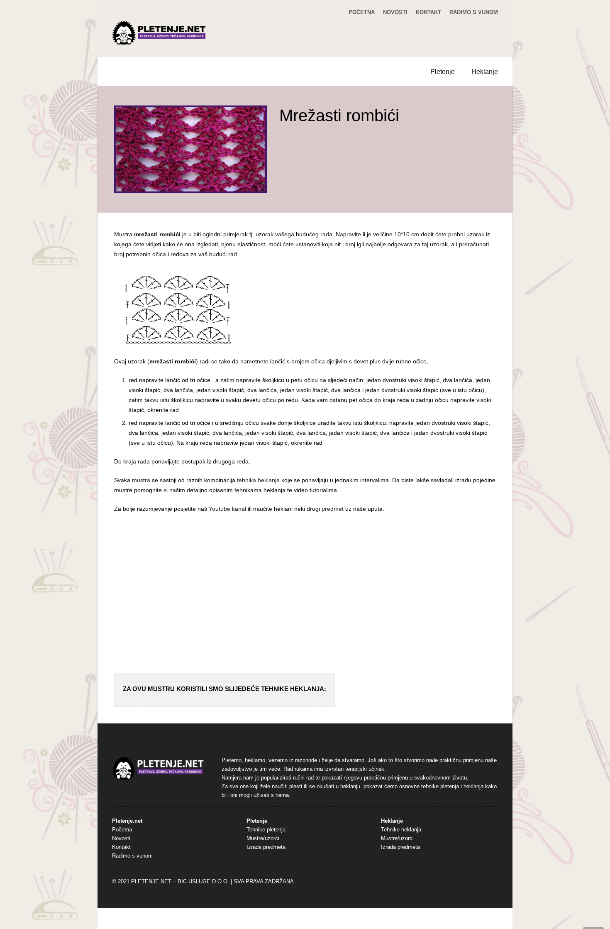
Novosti (395, 12)
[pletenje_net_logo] (159, 32)
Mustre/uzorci (262, 838)
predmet (333, 508)
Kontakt (428, 12)
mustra (141, 480)
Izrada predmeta (265, 847)
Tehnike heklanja (401, 830)
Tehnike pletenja (265, 830)
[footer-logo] (158, 768)
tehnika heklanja (258, 480)
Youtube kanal (227, 508)
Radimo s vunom (473, 12)
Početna (362, 12)
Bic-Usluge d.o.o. (203, 882)
